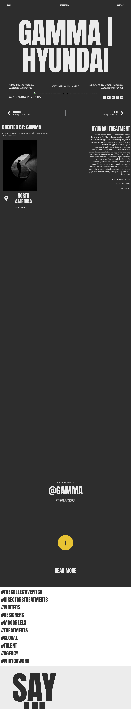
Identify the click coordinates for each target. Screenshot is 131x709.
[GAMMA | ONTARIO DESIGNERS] (50, 194)
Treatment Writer (41, 133)
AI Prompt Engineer (9, 133)
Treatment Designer (25, 133)
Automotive (125, 184)
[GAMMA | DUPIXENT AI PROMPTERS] (50, 304)
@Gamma (65, 490)
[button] (104, 97)
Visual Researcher (9, 136)
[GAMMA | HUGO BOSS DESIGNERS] (50, 413)
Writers (127, 188)
